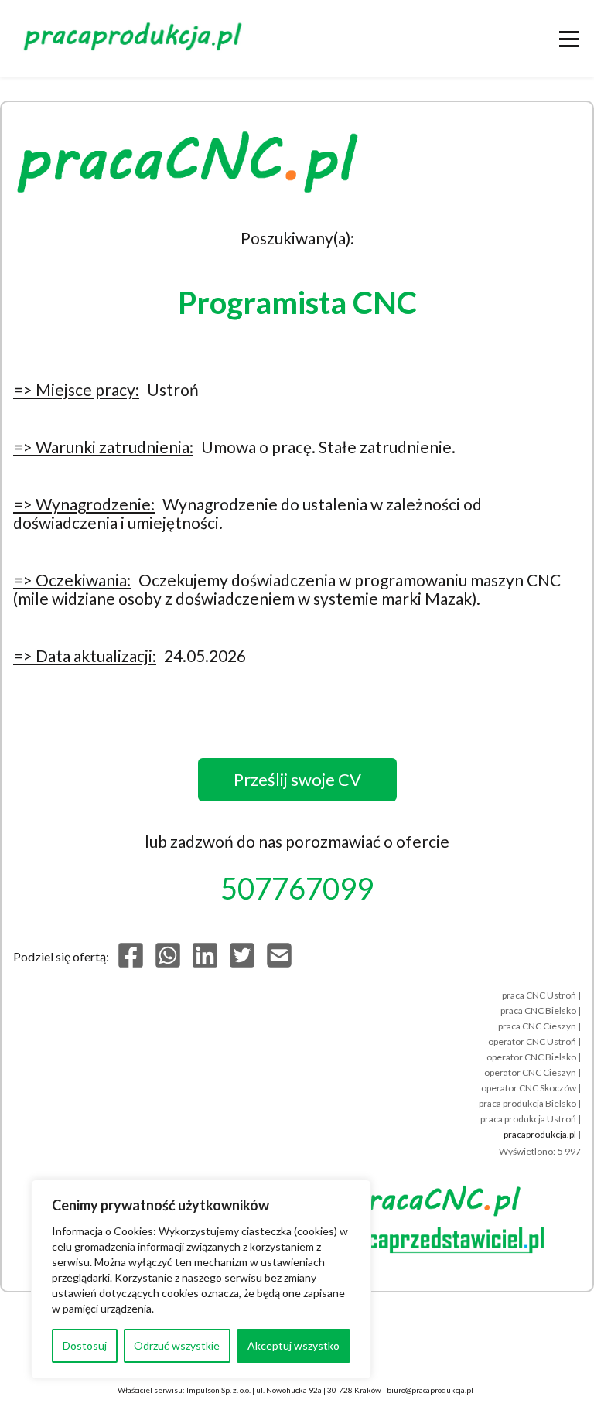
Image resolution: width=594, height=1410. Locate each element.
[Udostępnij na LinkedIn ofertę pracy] (205, 964)
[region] (201, 1279)
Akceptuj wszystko (294, 1345)
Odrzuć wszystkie (177, 1345)
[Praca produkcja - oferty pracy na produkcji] (135, 38)
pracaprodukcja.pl (540, 1134)
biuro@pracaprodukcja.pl (430, 1390)
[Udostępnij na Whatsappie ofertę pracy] (168, 964)
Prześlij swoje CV (297, 779)
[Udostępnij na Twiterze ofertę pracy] (242, 964)
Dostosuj (85, 1345)
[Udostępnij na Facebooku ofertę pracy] (131, 964)
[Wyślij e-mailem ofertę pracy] (279, 964)
